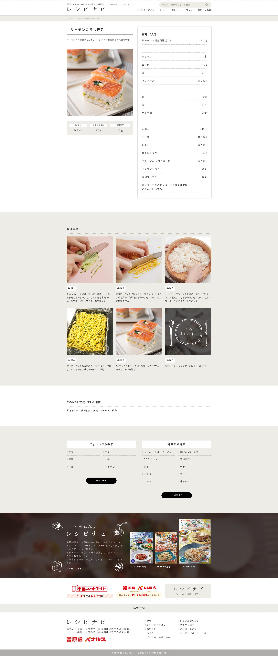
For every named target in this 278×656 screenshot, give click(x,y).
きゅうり (73, 410)
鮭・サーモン (102, 410)
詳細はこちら (75, 568)
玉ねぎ (86, 410)
